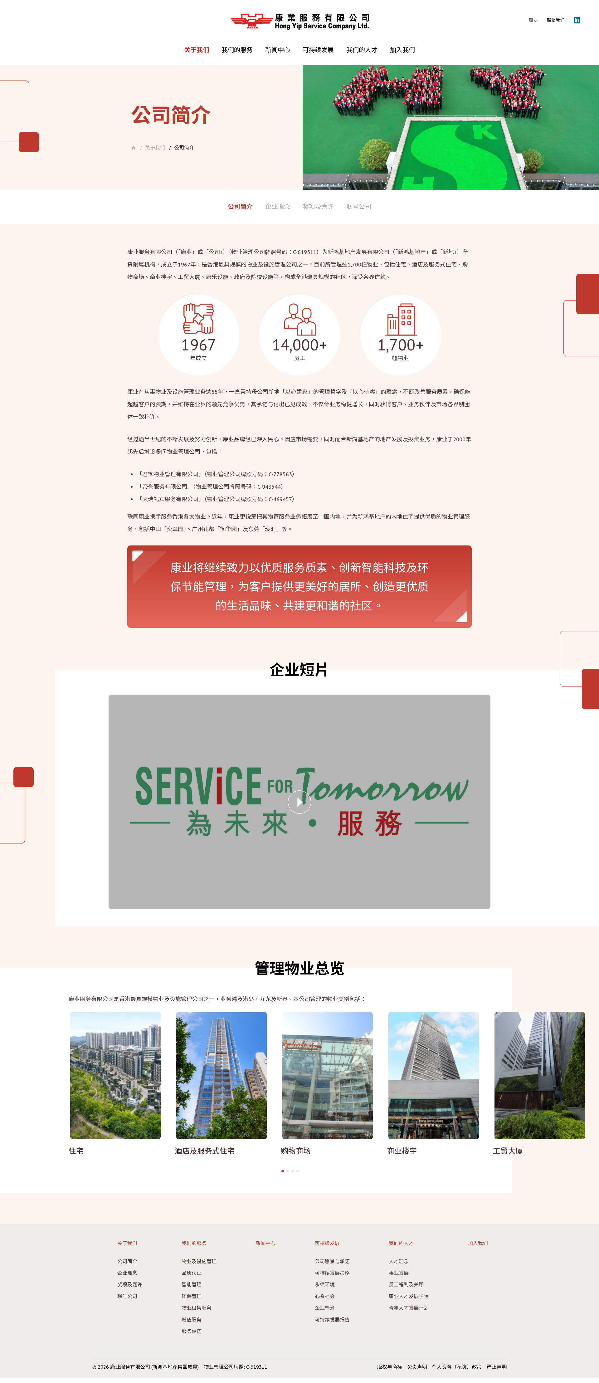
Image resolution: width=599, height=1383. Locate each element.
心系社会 (325, 1296)
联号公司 (358, 207)
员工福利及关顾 (406, 1284)
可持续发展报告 (332, 1320)
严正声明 (497, 1367)
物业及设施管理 (199, 1261)
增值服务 (192, 1320)
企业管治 (325, 1308)
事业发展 (399, 1273)
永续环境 (325, 1284)
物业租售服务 (197, 1308)
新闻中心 (277, 50)
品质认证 (192, 1273)
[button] (282, 1171)
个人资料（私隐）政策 (457, 1367)
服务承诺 (192, 1331)
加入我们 (402, 50)
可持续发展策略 (332, 1273)
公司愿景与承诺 (332, 1261)
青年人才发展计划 (409, 1308)
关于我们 (196, 50)
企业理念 (277, 207)
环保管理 (192, 1296)
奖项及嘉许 (318, 207)
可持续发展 (318, 50)
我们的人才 (361, 50)
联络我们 (555, 20)
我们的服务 (237, 50)
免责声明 (417, 1367)
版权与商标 (389, 1367)
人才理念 (399, 1261)
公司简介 (184, 148)
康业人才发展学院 (409, 1296)
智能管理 (192, 1284)
